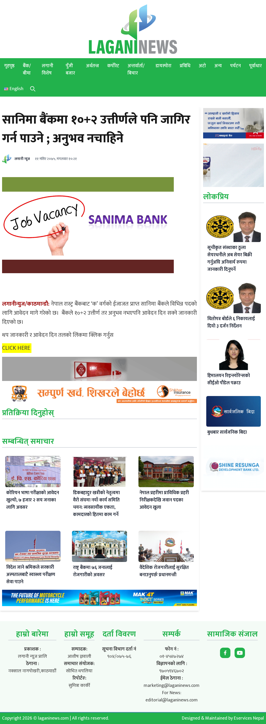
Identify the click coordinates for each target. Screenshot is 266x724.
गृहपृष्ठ (9, 66)
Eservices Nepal (249, 718)
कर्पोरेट (113, 66)
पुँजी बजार (70, 69)
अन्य (218, 66)
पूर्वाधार (255, 66)
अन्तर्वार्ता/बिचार (136, 69)
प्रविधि (185, 66)
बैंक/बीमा (27, 69)
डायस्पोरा (163, 66)
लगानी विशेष (47, 69)
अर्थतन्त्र (92, 66)
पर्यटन (235, 66)
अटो (202, 66)
